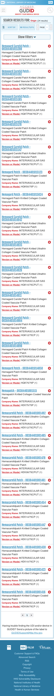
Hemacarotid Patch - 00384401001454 (24, 502)
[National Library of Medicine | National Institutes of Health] (27, 648)
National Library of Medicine (21, 2)
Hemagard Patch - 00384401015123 (22, 172)
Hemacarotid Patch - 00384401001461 (23, 480)
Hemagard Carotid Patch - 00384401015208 (16, 47)
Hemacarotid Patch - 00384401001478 (23, 458)
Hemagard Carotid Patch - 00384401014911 (16, 294)
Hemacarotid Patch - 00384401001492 (24, 413)
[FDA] (50, 2)
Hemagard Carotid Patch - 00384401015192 (16, 72)
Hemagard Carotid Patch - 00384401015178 (16, 123)
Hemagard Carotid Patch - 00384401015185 (16, 98)
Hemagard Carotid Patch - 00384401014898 (16, 344)
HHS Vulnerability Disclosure (27, 678)
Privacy (27, 667)
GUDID (27, 10)
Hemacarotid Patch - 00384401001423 (24, 569)
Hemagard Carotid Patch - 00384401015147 (16, 148)
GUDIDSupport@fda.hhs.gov (26, 632)
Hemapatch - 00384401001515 (19, 390)
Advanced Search (27, 657)
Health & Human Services (27, 689)
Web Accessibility (27, 675)
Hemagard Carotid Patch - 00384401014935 (16, 243)
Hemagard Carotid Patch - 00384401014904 (16, 319)
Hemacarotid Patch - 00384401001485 (24, 435)
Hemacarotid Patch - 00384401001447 (23, 525)
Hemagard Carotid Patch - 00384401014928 (16, 269)
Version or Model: (11, 63)
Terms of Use (27, 671)
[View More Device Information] (49, 46)
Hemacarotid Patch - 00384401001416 (23, 592)
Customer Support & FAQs (27, 653)
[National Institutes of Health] (4, 2)
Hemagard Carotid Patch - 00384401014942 (16, 218)
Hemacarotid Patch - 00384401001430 (24, 547)
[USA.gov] (45, 648)
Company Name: (10, 59)
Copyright (27, 664)
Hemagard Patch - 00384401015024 (22, 194)
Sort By (11, 27)
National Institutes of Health (27, 682)
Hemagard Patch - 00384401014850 (22, 368)
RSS (27, 660)
